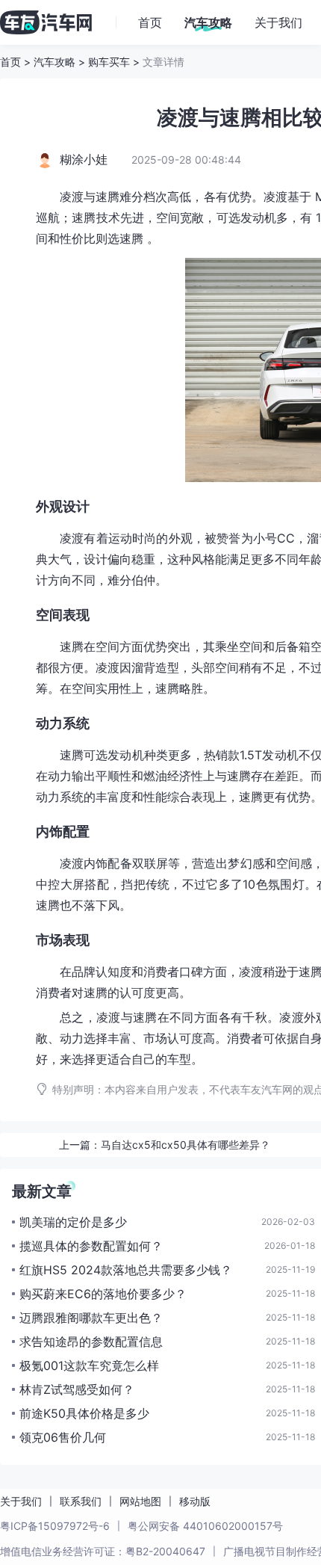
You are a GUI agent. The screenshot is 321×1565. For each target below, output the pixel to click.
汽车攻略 (54, 61)
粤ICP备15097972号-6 (55, 1525)
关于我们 (21, 1501)
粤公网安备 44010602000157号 (205, 1525)
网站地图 (140, 1501)
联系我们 (81, 1501)
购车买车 (109, 61)
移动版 (195, 1501)
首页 (10, 61)
